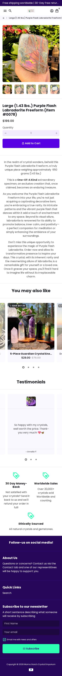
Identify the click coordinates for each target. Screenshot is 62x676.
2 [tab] (28, 367)
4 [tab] (38, 367)
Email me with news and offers (22, 639)
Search (7, 593)
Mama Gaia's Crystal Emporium (39, 664)
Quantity (8, 127)
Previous (6, 332)
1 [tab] (23, 367)
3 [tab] (33, 367)
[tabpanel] (31, 332)
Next (56, 54)
